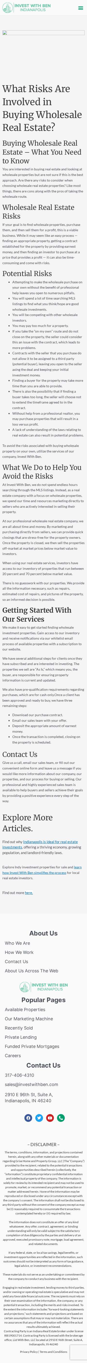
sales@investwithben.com (31, 1084)
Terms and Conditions (53, 1352)
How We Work (19, 952)
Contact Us (16, 961)
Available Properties (25, 1009)
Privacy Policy (29, 1352)
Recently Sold (19, 1027)
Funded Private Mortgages (32, 1046)
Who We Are (17, 943)
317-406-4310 (19, 1075)
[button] (81, 8)
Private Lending (21, 1037)
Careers (13, 1055)
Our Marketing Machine (29, 1018)
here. (29, 892)
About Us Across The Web (31, 970)
